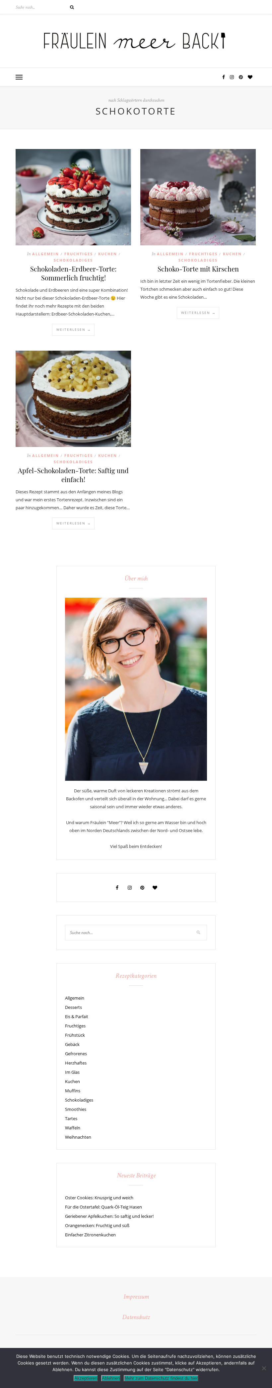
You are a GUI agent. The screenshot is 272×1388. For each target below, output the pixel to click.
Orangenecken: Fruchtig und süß (97, 1225)
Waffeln (72, 1128)
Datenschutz (136, 1317)
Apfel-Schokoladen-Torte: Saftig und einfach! (73, 475)
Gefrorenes (76, 1054)
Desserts (73, 1007)
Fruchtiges (78, 253)
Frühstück (75, 1035)
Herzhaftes (76, 1063)
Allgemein (45, 253)
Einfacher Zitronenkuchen (90, 1235)
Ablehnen (111, 1378)
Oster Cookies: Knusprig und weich (99, 1198)
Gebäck (72, 1044)
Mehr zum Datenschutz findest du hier (161, 1378)
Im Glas (72, 1072)
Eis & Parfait (76, 1016)
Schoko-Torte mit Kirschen (198, 268)
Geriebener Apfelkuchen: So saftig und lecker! (109, 1216)
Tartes (71, 1118)
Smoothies (75, 1109)
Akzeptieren (85, 1378)
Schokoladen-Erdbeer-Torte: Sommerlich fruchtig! (73, 273)
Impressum (136, 1297)
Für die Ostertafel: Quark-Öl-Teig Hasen (103, 1207)
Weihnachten (78, 1137)
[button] (19, 78)
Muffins (72, 1091)
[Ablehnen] (263, 1368)
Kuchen (107, 253)
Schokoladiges (73, 260)
